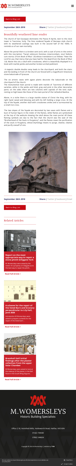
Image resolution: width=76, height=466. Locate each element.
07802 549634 (38, 437)
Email (69, 27)
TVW (53, 446)
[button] (73, 6)
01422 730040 (38, 433)
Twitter (50, 27)
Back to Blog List (13, 19)
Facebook (60, 27)
